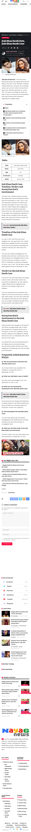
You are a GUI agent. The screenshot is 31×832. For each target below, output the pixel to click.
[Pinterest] (15, 591)
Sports (20, 646)
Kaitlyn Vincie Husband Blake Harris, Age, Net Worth (19, 642)
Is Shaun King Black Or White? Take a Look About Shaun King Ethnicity (19, 633)
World (14, 637)
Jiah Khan (11, 492)
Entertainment (22, 625)
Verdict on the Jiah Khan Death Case (14, 124)
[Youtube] (15, 599)
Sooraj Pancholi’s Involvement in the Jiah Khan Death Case (14, 129)
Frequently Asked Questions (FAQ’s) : (13, 134)
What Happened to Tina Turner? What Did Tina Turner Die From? (18, 653)
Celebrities (5, 37)
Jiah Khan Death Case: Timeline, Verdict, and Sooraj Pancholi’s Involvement (14, 113)
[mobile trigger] (3, 1)
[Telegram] (15, 603)
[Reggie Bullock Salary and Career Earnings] (6, 614)
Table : (7, 108)
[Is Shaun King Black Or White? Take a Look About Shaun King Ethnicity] (6, 633)
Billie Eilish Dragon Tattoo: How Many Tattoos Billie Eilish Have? (20, 621)
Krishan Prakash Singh (11, 51)
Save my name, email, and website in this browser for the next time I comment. (16, 539)
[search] (23, 1)
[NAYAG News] (14, 1)
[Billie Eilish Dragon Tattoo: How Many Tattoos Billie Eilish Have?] (6, 622)
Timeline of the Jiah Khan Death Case (14, 119)
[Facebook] (15, 582)
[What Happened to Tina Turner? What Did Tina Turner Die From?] (6, 654)
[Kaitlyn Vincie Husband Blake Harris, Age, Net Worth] (6, 643)
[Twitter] (15, 586)
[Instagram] (15, 595)
